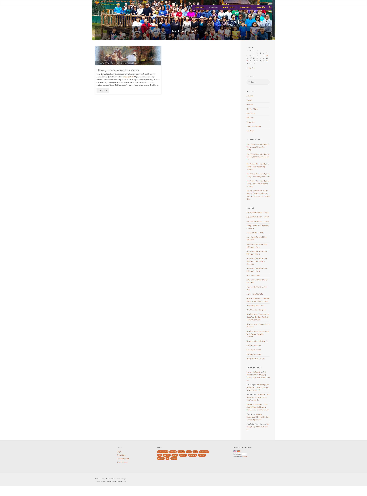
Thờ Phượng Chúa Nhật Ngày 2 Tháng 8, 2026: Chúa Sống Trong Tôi (257, 166)
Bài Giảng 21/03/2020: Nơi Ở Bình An (257, 427)
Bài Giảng (134, 63)
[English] (234, 451)
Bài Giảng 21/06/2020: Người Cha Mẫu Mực (118, 70)
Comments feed (123, 459)
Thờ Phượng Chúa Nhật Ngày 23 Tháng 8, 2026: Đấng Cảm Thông (257, 147)
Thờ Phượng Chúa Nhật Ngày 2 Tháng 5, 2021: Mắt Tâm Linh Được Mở (257, 387)
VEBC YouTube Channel (254, 233)
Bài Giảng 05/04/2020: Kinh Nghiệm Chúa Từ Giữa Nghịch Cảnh (257, 417)
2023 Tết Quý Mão (253, 275)
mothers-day (204, 452)
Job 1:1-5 (125, 77)
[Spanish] (239, 451)
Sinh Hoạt (249, 118)
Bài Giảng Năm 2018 (253, 350)
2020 (180, 38)
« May (248, 68)
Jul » (253, 68)
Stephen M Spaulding (254, 404)
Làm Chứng (250, 113)
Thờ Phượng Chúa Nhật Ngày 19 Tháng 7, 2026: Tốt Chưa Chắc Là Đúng (257, 183)
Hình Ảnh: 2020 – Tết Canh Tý (256, 341)
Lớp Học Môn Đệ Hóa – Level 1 (257, 212)
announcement (163, 452)
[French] (237, 451)
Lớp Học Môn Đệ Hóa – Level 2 (257, 217)
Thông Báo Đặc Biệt (253, 126)
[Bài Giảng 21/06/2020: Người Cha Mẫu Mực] (128, 55)
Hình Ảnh (249, 105)
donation (181, 452)
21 (247, 60)
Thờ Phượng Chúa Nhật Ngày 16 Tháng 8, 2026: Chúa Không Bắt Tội (257, 157)
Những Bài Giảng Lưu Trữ (255, 359)
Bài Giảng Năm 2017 (253, 345)
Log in (119, 452)
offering (174, 455)
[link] (270, 7)
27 (267, 60)
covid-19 (173, 452)
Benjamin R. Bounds (253, 372)
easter (189, 452)
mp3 (159, 455)
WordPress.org (122, 462)
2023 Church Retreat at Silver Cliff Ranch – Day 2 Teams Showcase (256, 261)
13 (267, 55)
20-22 (131, 77)
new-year (167, 455)
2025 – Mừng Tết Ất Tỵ (254, 294)
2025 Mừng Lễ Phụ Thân (255, 305)
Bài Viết (249, 100)
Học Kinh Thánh (252, 109)
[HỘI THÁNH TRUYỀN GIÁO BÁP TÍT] (97, 2)
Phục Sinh (183, 455)
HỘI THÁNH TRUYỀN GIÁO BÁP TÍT (120, 1)
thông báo (202, 455)
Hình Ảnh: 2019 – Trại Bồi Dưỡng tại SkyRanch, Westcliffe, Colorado (257, 334)
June (186, 38)
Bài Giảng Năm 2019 (253, 354)
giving (195, 452)
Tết (167, 458)
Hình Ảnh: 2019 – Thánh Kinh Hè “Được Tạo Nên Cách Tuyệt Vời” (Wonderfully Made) (257, 317)
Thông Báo (250, 122)
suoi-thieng (192, 455)
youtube (173, 458)
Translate (245, 456)
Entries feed (121, 455)
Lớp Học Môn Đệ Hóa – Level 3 (257, 221)
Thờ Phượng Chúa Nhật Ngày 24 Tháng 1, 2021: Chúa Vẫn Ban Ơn (257, 397)
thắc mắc (161, 458)
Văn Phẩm (250, 131)
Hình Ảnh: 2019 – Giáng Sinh (256, 310)
